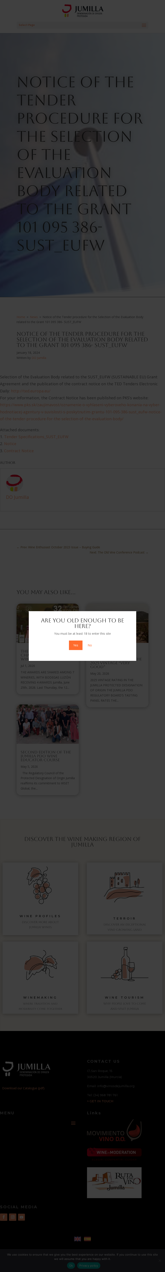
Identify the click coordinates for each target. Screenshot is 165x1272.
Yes (75, 645)
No (90, 645)
